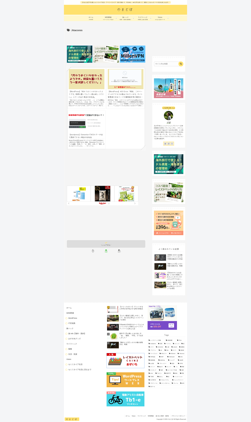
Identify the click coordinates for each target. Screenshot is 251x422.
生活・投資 (72, 354)
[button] (119, 251)
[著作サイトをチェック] (165, 143)
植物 (70, 349)
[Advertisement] (106, 38)
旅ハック (69, 328)
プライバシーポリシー (178, 416)
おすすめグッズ (74, 339)
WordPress (72, 318)
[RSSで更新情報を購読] (172, 143)
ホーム (69, 308)
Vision (68, 359)
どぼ (169, 122)
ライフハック (71, 344)
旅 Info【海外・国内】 (77, 334)
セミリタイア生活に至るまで (79, 370)
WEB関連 (70, 313)
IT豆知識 (71, 323)
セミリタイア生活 (75, 364)
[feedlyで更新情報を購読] (168, 143)
